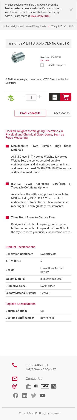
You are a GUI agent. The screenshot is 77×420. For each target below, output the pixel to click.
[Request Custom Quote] (54, 97)
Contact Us (34, 379)
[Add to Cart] (65, 97)
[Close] (72, 10)
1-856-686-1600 (41, 367)
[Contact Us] (14, 379)
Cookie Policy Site (39, 16)
